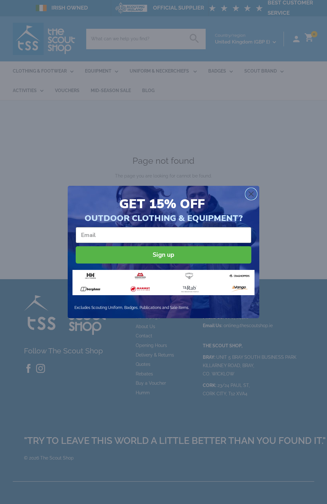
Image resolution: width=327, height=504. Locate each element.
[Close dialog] (251, 194)
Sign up (163, 254)
